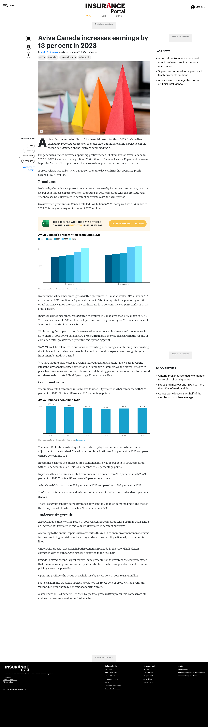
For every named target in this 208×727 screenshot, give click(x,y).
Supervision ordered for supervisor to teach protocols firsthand (180, 73)
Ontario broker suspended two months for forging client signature (181, 377)
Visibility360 (148, 672)
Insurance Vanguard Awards (188, 676)
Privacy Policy (8, 682)
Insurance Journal (111, 679)
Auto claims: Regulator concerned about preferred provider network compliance (178, 62)
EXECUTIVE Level (111, 672)
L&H (103, 16)
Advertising (147, 679)
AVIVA (42, 57)
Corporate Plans (149, 676)
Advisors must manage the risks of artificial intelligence (179, 82)
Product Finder (110, 676)
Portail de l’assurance (18, 689)
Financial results (68, 57)
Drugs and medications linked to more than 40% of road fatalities (181, 386)
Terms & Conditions (10, 680)
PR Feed (146, 669)
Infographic (84, 57)
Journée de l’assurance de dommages (191, 672)
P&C (88, 16)
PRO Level (108, 669)
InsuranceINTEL (149, 682)
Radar (107, 682)
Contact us (7, 677)
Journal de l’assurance (113, 689)
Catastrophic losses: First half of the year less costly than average (179, 395)
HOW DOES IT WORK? (28, 168)
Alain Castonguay (49, 52)
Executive (52, 57)
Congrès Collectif (184, 669)
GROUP (120, 16)
